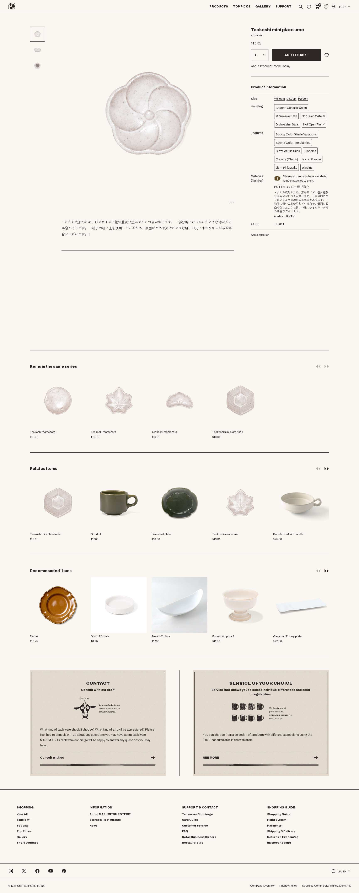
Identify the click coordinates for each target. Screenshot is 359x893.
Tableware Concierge (197, 814)
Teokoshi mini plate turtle (45, 534)
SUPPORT (283, 6)
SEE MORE (211, 757)
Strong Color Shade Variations (296, 134)
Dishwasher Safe (287, 124)
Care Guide (190, 819)
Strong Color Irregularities (293, 142)
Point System (276, 819)
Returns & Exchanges (282, 837)
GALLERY (262, 6)
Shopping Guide (278, 814)
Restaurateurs (192, 842)
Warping (307, 167)
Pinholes (310, 151)
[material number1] (277, 178)
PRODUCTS (218, 6)
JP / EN (342, 7)
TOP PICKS (242, 6)
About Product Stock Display (270, 66)
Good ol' (96, 534)
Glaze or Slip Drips (288, 151)
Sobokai (22, 825)
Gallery (22, 837)
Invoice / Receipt (279, 842)
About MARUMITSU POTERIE (110, 814)
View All (22, 814)
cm (279, 98)
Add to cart (296, 55)
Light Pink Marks (286, 167)
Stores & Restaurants (105, 819)
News (93, 825)
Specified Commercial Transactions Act (326, 885)
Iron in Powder (311, 159)
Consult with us (52, 757)
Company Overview (262, 885)
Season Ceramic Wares (291, 107)
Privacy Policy (288, 885)
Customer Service (195, 825)
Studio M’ (23, 819)
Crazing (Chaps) (287, 159)
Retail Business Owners (199, 837)
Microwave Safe (286, 116)
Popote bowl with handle (288, 534)
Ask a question (260, 234)
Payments (274, 825)
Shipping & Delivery (281, 831)
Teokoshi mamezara (225, 534)
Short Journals (27, 842)
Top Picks (24, 831)
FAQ (185, 831)
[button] (326, 468)
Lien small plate (161, 534)
